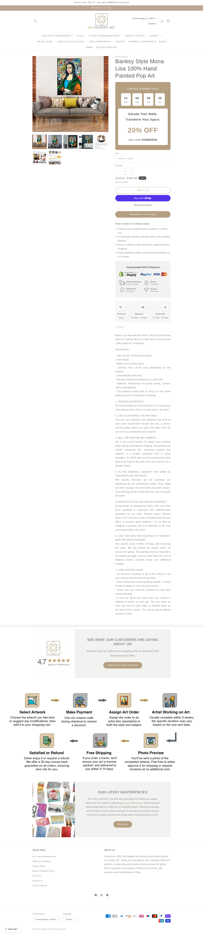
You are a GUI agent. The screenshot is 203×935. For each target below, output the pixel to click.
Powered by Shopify (58, 929)
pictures (126, 803)
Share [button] (121, 327)
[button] (35, 21)
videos (139, 803)
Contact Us (37, 881)
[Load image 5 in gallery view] (101, 142)
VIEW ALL (123, 824)
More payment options (143, 205)
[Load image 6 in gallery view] (39, 157)
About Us (36, 876)
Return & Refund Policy (43, 871)
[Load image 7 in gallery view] (55, 157)
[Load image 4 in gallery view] (86, 142)
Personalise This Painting (143, 214)
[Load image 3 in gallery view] (70, 142)
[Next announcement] (170, 8)
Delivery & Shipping (41, 861)
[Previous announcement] (33, 8)
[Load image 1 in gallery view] (39, 142)
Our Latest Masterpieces (44, 856)
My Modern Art (44, 929)
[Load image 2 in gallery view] (55, 142)
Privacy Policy (39, 866)
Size (117, 153)
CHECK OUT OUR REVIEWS (122, 665)
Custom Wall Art (40, 885)
